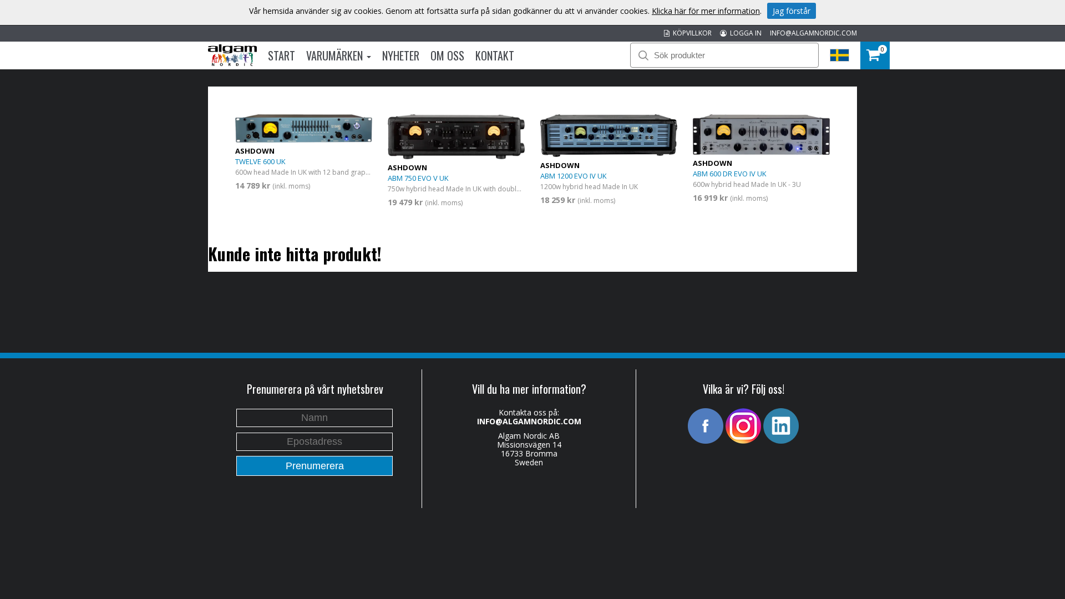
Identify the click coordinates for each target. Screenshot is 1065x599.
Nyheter (400, 55)
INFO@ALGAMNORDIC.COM (813, 33)
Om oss (447, 55)
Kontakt (494, 55)
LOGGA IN (744, 33)
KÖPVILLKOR (691, 33)
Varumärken (336, 55)
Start (281, 55)
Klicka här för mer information (706, 11)
